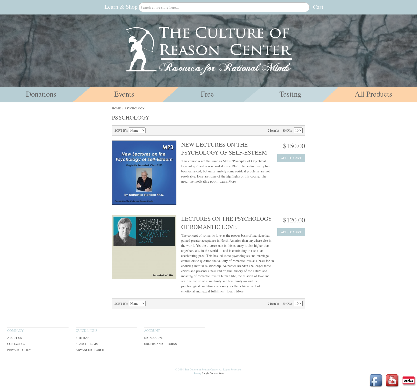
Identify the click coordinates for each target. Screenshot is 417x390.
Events (124, 94)
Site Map (82, 338)
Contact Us (16, 344)
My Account (154, 338)
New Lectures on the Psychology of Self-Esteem (224, 148)
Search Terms (87, 344)
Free (207, 94)
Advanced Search (90, 350)
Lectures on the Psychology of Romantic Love (226, 223)
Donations (41, 94)
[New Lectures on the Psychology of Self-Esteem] (144, 173)
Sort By (120, 130)
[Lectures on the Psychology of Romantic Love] (144, 247)
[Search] (305, 7)
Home (116, 108)
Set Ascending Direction (149, 130)
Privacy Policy (19, 350)
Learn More (228, 181)
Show (287, 130)
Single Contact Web (213, 373)
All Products (373, 94)
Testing (290, 94)
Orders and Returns (160, 344)
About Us (14, 338)
